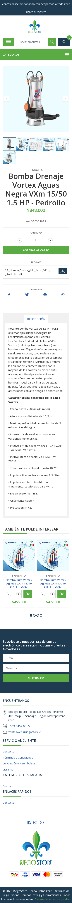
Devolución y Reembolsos (19, 763)
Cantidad (36, 232)
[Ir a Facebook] (29, 822)
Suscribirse (36, 678)
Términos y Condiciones (18, 757)
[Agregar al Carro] (27, 594)
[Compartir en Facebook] (9, 295)
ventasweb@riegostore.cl (24, 732)
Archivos (36, 262)
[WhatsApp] (41, 822)
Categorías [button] (11, 54)
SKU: (28, 221)
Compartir (36, 289)
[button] (31, 615)
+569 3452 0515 (19, 726)
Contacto (8, 751)
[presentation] (6, 99)
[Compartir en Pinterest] (45, 295)
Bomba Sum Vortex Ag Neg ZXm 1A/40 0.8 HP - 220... (53, 583)
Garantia (8, 769)
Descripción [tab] (36, 319)
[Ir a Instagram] (35, 822)
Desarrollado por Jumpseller (52, 899)
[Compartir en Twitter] (27, 295)
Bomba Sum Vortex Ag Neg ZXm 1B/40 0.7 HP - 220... (19, 583)
